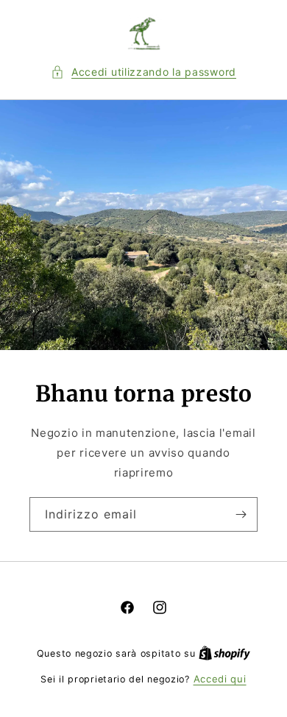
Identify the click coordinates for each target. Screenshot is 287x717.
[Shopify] (224, 653)
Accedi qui (220, 679)
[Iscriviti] (240, 514)
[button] (143, 72)
